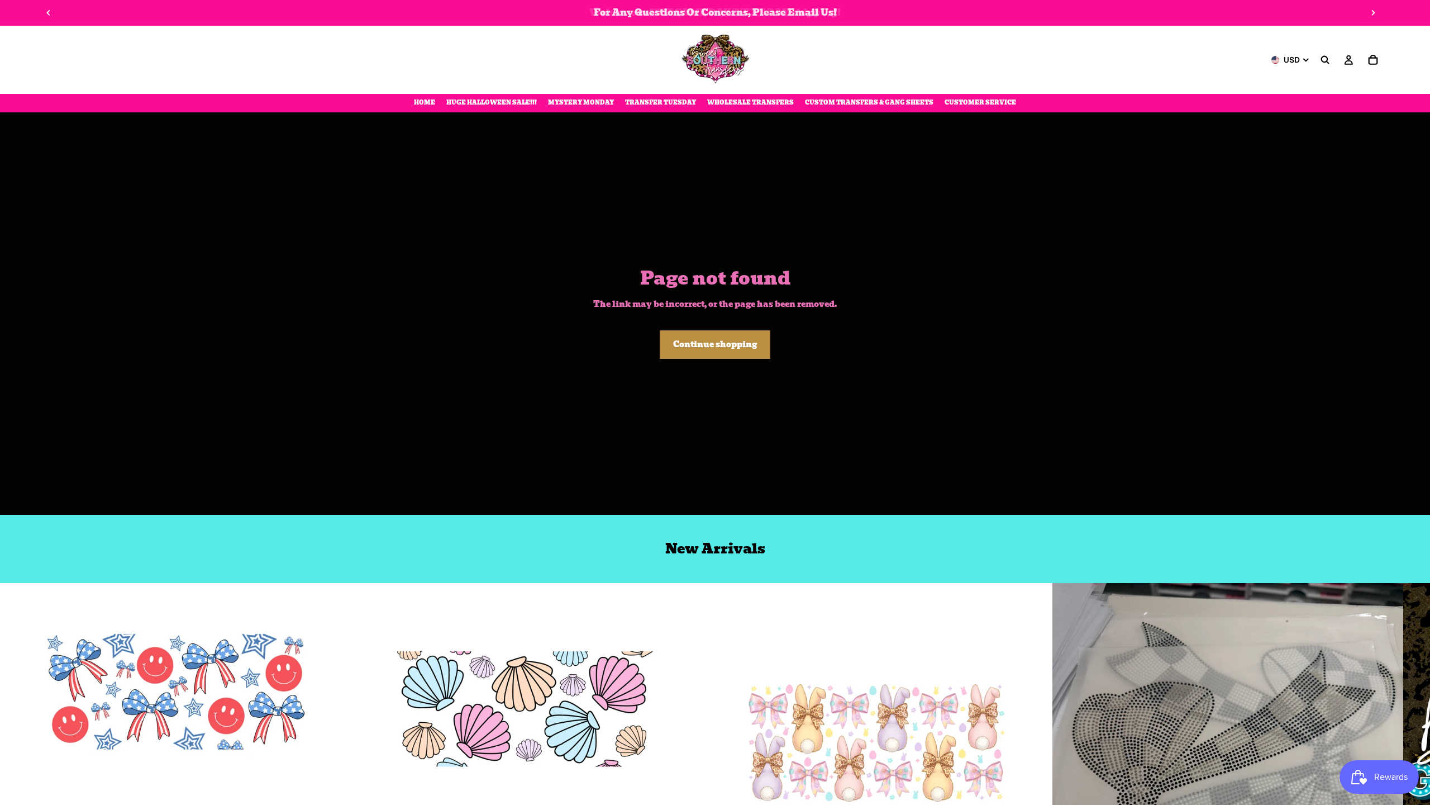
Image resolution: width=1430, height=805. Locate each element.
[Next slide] (1373, 13)
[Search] (1325, 60)
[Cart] (1373, 60)
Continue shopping (715, 344)
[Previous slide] (48, 13)
